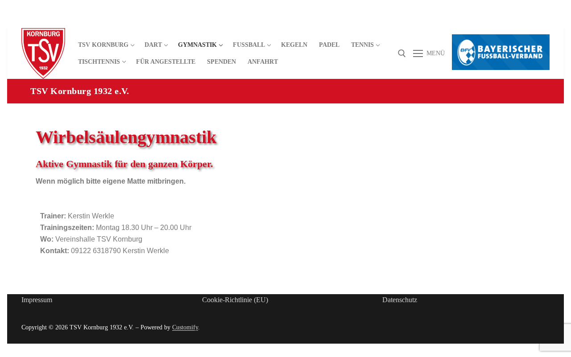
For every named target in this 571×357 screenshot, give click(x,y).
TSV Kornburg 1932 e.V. (79, 91)
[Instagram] (543, 21)
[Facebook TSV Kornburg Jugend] (510, 21)
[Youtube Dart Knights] (527, 21)
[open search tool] (402, 53)
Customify (185, 327)
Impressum (36, 300)
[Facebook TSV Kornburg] (494, 21)
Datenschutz (399, 300)
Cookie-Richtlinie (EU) (235, 300)
